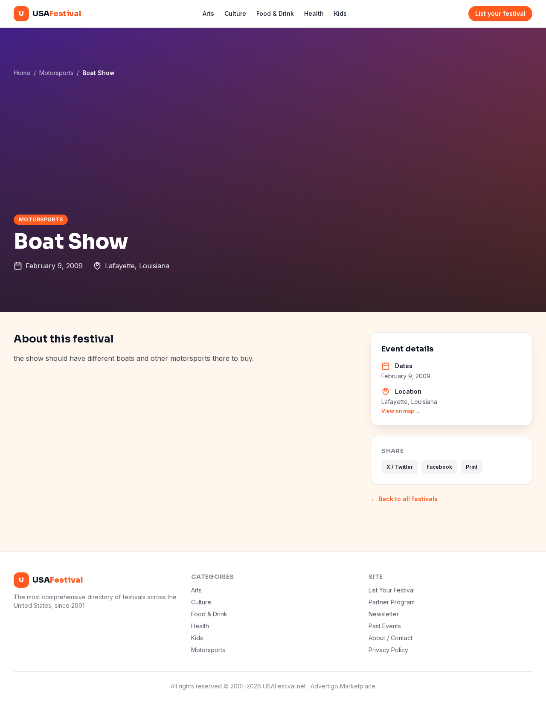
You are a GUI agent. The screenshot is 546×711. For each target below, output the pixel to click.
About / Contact (390, 637)
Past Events (385, 626)
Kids (340, 13)
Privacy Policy (388, 649)
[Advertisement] (273, 145)
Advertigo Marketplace (343, 686)
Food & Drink (275, 13)
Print (471, 467)
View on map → (401, 411)
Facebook (439, 467)
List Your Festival (392, 590)
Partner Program (392, 602)
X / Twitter (399, 467)
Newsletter (384, 614)
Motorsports (56, 72)
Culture (235, 13)
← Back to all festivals (404, 498)
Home (22, 72)
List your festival (500, 13)
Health (314, 13)
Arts (208, 13)
